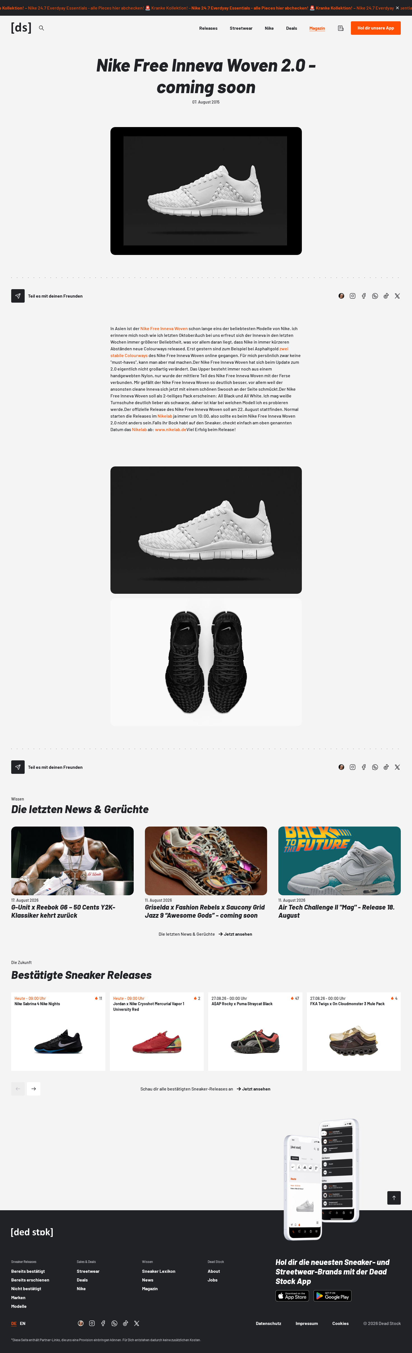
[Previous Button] (18, 1089)
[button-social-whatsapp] (375, 296)
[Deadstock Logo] (21, 28)
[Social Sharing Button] (18, 296)
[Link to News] (41, 28)
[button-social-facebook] (363, 296)
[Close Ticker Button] (397, 7)
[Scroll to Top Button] (394, 1198)
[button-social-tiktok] (386, 296)
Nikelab (165, 415)
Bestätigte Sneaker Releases (81, 974)
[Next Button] (33, 1089)
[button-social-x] (397, 296)
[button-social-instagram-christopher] (341, 296)
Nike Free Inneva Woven (164, 328)
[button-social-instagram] (352, 296)
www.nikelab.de (170, 429)
